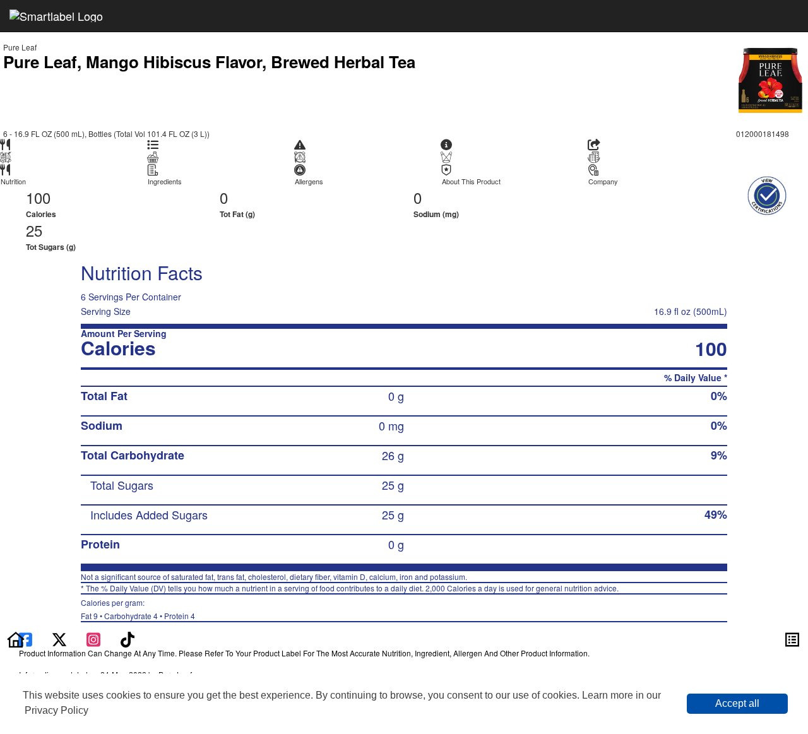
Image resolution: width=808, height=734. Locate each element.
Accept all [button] (737, 703)
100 (38, 197)
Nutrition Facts (142, 272)
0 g (396, 395)
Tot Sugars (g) (51, 246)
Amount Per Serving (124, 333)
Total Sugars (121, 484)
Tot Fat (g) (237, 214)
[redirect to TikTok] (127, 638)
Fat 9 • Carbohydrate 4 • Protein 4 (138, 609)
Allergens (309, 181)
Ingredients (165, 181)
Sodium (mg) (436, 214)
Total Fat (104, 396)
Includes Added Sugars (149, 514)
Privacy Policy (56, 710)
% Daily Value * (695, 377)
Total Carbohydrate (132, 455)
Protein (100, 544)
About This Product (471, 181)
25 (34, 230)
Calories (41, 214)
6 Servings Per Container (131, 296)
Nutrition (13, 181)
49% (715, 514)
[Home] (16, 638)
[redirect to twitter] (59, 638)
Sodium (101, 425)
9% (719, 455)
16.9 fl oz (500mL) (690, 311)
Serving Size (106, 311)
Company (603, 181)
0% (719, 395)
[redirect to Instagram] (95, 638)
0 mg (391, 425)
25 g (393, 484)
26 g (393, 455)
